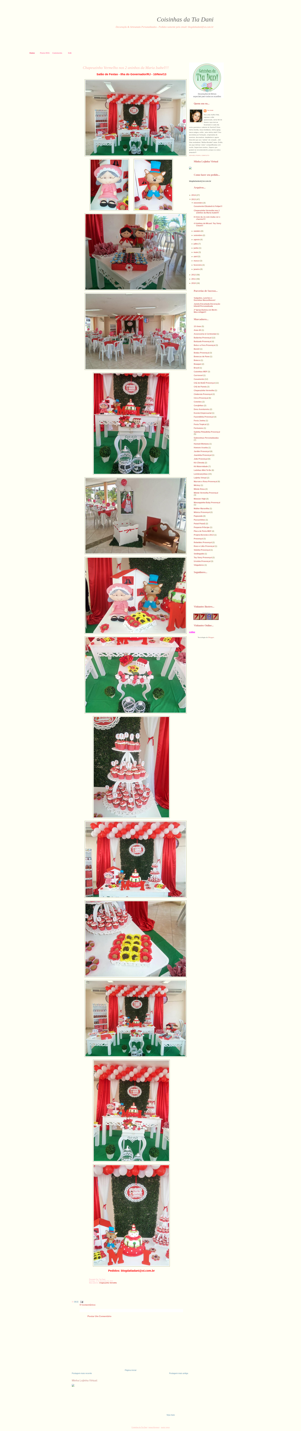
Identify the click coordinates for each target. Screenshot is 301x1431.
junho (196, 248)
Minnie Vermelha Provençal (206, 493)
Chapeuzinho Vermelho (108, 1283)
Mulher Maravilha (201, 508)
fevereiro (198, 265)
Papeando (198, 516)
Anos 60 (197, 330)
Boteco (197, 360)
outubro (197, 231)
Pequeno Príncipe (201, 527)
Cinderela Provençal (203, 394)
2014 (193, 195)
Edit (69, 53)
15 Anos (197, 326)
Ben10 (197, 349)
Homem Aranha (201, 448)
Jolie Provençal (201, 459)
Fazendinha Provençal (204, 417)
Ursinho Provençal (202, 561)
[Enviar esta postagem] (81, 1302)
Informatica (206, 613)
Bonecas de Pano (201, 356)
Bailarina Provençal (202, 338)
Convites (198, 402)
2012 (193, 275)
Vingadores (199, 565)
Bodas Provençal (201, 353)
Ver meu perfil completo (199, 155)
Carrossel (198, 375)
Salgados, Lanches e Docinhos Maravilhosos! (204, 299)
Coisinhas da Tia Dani (185, 19)
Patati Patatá (199, 524)
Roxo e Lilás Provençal (204, 546)
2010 (193, 283)
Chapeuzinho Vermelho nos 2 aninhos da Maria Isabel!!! (126, 68)
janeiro (197, 269)
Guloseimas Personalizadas (206, 438)
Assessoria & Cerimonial (205, 334)
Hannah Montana (201, 444)
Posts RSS (45, 53)
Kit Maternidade (201, 466)
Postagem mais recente (82, 1373)
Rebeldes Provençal (203, 542)
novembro (198, 203)
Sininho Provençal (202, 550)
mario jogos (165, 1427)
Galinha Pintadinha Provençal (207, 432)
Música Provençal (202, 512)
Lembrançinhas (201, 474)
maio (196, 252)
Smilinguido (199, 554)
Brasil (196, 368)
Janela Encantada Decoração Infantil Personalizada (207, 305)
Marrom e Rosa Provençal (205, 481)
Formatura (198, 428)
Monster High (200, 499)
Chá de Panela (200, 387)
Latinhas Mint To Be (202, 470)
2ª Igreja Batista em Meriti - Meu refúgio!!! (206, 311)
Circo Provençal (201, 398)
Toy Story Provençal (203, 557)
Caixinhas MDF (200, 372)
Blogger (211, 637)
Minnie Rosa (199, 489)
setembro (198, 235)
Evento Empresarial (202, 413)
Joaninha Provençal (202, 455)
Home (32, 53)
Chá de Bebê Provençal (204, 383)
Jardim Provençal (202, 451)
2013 (193, 199)
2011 (193, 279)
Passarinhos (199, 520)
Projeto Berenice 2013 (204, 535)
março (196, 261)
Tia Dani (210, 110)
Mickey (197, 485)
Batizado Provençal (202, 341)
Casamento (199, 379)
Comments (57, 53)
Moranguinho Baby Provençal (207, 502)
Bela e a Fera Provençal (204, 345)
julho (196, 244)
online (192, 632)
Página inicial (130, 1370)
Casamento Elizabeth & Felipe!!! (208, 206)
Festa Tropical (200, 424)
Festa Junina (199, 421)
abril (196, 256)
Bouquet (197, 364)
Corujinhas (198, 405)
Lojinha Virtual (200, 478)
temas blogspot (154, 1427)
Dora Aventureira (201, 409)
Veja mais (170, 1415)
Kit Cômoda (199, 463)
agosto (197, 239)
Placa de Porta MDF (202, 531)
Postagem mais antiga (178, 1373)
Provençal (198, 539)
